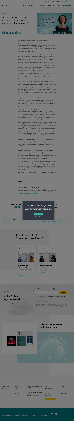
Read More (48, 211)
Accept (38, 213)
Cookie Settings (38, 216)
